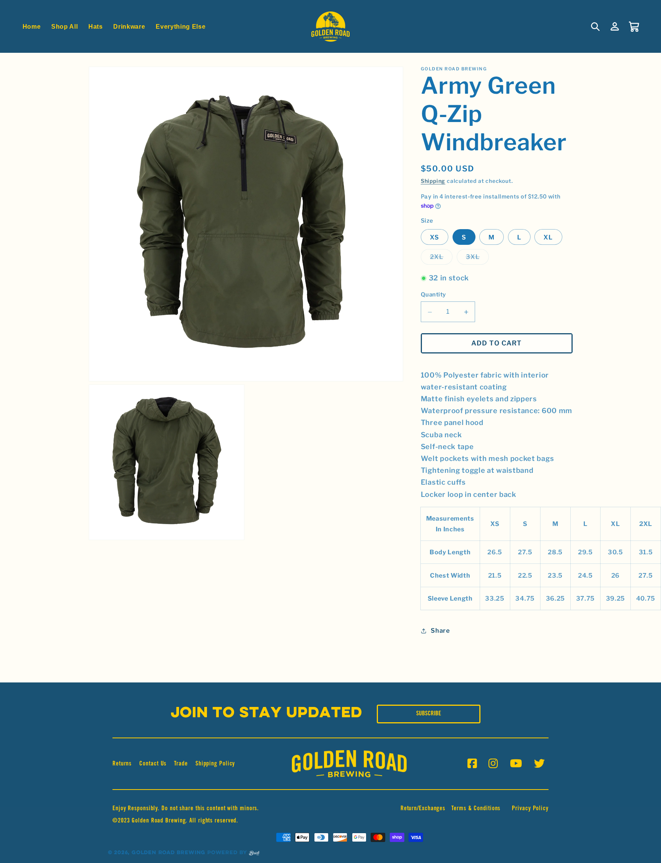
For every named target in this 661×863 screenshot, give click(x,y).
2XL (441, 259)
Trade (181, 764)
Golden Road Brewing (168, 853)
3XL (477, 259)
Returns (122, 764)
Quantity (433, 294)
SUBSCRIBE (428, 714)
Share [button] (440, 631)
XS (434, 237)
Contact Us (152, 764)
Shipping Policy (215, 764)
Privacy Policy (530, 809)
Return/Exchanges (423, 809)
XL (548, 237)
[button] (596, 26)
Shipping (433, 181)
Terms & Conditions (475, 809)
